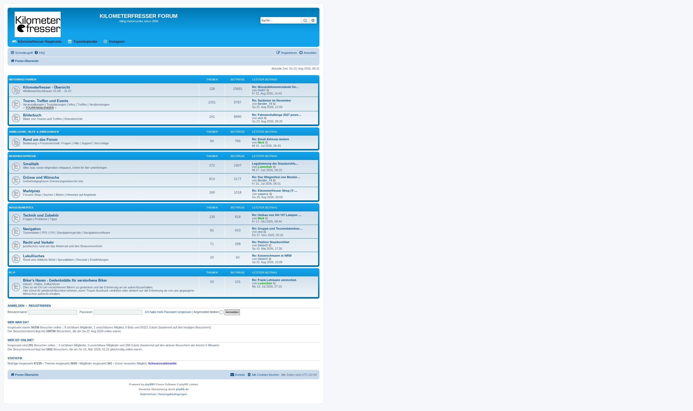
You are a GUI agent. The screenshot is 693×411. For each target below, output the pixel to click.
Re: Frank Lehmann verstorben (274, 280)
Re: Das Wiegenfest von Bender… (276, 177)
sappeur (263, 193)
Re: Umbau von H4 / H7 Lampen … (276, 215)
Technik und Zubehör (41, 215)
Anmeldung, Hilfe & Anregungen (34, 131)
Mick (261, 142)
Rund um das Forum (40, 140)
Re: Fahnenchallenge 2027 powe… (276, 114)
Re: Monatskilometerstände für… (275, 87)
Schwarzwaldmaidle (162, 363)
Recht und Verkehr (38, 242)
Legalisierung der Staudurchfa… (275, 163)
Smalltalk (31, 164)
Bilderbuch (32, 115)
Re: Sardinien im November (271, 100)
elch (260, 118)
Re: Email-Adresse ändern (270, 139)
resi (260, 231)
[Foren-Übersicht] (38, 23)
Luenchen (265, 166)
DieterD (263, 245)
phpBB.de (182, 389)
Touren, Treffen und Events (45, 101)
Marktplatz (31, 191)
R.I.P (12, 272)
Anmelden (16, 305)
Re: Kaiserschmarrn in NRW (272, 255)
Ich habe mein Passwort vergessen (168, 312)
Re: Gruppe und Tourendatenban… (277, 228)
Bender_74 (265, 103)
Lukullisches (33, 256)
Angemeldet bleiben (207, 312)
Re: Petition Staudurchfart (270, 242)
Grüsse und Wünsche (41, 177)
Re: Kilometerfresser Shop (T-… (274, 190)
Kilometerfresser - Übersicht (46, 87)
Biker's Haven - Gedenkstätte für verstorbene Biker (65, 280)
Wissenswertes (21, 207)
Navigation (32, 229)
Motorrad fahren (22, 79)
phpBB (149, 384)
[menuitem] (39, 53)
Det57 (262, 90)
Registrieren (40, 305)
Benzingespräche (22, 156)
